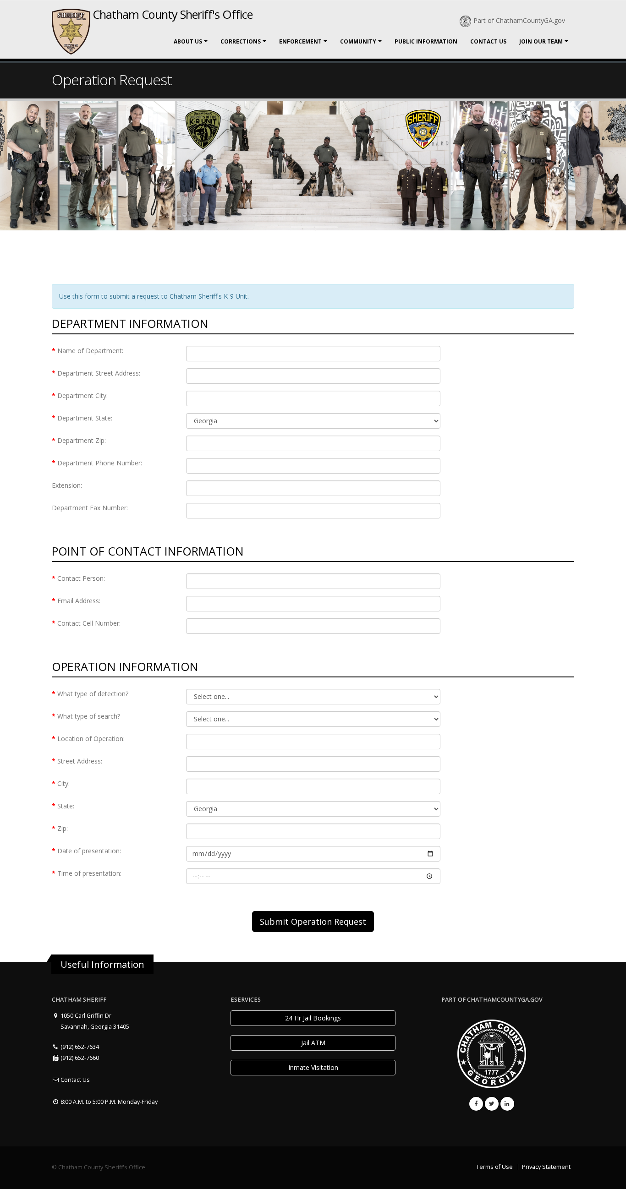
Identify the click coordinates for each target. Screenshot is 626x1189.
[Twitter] (492, 1104)
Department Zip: (81, 440)
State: (65, 806)
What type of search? (88, 716)
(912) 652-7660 (79, 1058)
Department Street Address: (98, 373)
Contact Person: (81, 578)
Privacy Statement (546, 1167)
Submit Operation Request (313, 921)
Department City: (82, 395)
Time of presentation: (89, 873)
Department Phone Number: (99, 462)
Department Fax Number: (90, 507)
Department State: (84, 418)
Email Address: (78, 600)
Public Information (426, 41)
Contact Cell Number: (89, 623)
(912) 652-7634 (79, 1047)
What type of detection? (92, 693)
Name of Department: (90, 350)
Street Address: (79, 761)
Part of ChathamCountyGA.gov (519, 20)
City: (63, 783)
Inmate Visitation (313, 1067)
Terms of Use (494, 1167)
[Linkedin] (507, 1104)
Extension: (67, 485)
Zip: (62, 828)
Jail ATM (313, 1042)
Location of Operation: (91, 738)
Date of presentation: (89, 850)
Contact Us (488, 41)
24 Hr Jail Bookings (313, 1018)
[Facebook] (476, 1104)
